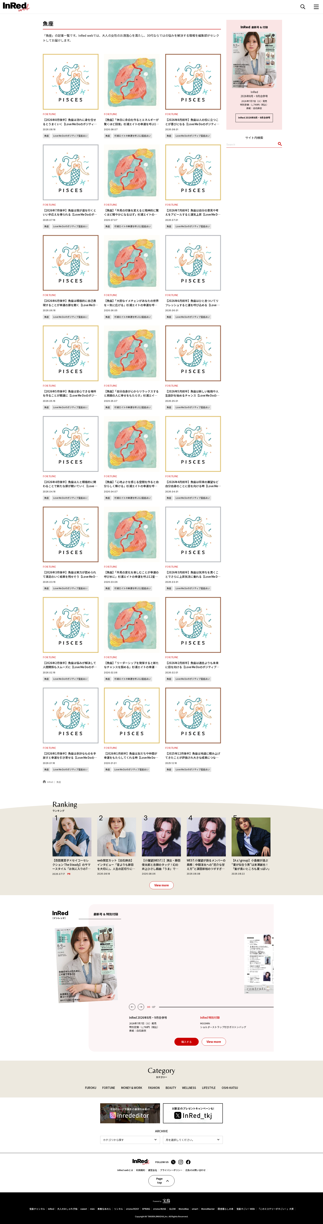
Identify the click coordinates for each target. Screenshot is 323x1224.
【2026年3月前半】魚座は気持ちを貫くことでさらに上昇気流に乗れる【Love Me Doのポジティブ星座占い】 (192, 576)
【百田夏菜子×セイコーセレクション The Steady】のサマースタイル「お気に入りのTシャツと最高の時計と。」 (71, 864)
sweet (83, 1209)
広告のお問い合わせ (195, 1170)
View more (161, 885)
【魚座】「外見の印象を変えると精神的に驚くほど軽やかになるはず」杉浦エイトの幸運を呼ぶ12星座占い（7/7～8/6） (131, 214)
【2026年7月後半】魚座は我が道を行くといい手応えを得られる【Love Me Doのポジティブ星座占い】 (70, 214)
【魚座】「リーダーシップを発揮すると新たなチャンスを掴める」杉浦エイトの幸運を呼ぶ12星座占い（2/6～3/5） (131, 667)
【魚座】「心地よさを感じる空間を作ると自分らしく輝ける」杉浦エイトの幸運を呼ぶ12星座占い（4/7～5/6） (131, 486)
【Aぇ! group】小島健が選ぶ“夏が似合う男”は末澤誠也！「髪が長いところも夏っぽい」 (251, 864)
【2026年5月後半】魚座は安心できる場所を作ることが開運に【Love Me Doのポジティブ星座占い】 (70, 395)
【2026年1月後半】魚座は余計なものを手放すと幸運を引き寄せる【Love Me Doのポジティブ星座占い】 (70, 757)
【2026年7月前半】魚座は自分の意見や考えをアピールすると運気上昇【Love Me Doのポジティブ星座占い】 (192, 214)
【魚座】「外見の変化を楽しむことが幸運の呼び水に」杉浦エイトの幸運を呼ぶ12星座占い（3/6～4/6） (131, 576)
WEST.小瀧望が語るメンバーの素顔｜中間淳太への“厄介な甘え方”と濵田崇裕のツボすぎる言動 (206, 864)
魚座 (46, 135)
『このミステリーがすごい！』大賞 (276, 1209)
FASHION (154, 1088)
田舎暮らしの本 (225, 1209)
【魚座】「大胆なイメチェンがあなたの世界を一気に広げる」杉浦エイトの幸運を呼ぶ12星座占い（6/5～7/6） (131, 305)
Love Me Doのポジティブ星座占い (70, 135)
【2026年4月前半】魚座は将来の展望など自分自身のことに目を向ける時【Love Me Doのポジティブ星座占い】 (192, 486)
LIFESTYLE (209, 1088)
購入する (186, 1042)
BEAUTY (171, 1088)
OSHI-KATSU (230, 1088)
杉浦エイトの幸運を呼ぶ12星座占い (132, 135)
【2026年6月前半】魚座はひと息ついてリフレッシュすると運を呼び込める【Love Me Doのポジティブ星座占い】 (193, 305)
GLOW (172, 1209)
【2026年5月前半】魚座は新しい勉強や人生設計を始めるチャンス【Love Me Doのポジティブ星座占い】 (192, 395)
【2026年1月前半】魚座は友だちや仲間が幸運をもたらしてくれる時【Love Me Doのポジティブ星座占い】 (131, 757)
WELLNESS (189, 1088)
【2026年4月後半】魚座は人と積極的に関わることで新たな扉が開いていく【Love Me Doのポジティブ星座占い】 (70, 486)
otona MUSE (159, 1209)
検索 (303, 6)
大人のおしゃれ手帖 (67, 1209)
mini (92, 1209)
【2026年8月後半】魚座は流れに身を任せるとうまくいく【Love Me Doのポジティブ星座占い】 (70, 124)
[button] (132, 1007)
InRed (51, 1209)
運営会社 (152, 1170)
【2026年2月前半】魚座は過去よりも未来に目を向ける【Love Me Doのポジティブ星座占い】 (192, 667)
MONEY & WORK (131, 1088)
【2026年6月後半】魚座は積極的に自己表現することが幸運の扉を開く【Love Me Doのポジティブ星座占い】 (70, 305)
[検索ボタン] (279, 144)
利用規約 (140, 1170)
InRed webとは (125, 1170)
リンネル (118, 1209)
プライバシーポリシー (171, 1170)
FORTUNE (49, 114)
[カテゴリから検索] (130, 1140)
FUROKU (90, 1088)
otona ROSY (132, 1209)
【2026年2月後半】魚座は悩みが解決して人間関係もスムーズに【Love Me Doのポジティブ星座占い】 (70, 667)
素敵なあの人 (104, 1209)
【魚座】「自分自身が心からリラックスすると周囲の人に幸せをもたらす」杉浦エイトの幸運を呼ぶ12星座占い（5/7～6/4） (131, 395)
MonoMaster (208, 1209)
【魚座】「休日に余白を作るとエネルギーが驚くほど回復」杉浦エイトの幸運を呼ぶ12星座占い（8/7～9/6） (131, 124)
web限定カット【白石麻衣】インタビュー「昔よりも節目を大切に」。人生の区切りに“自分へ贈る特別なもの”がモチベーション (115, 864)
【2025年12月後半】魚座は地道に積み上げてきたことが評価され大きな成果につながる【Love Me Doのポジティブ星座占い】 (192, 757)
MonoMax (184, 1209)
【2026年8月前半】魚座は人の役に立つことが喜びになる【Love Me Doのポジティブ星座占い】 (192, 124)
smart (195, 1209)
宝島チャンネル (37, 1209)
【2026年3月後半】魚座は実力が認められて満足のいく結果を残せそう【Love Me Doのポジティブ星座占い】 (70, 576)
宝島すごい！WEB (245, 1209)
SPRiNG (146, 1209)
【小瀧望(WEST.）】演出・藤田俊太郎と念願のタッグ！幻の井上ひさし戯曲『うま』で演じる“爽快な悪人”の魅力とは (161, 864)
